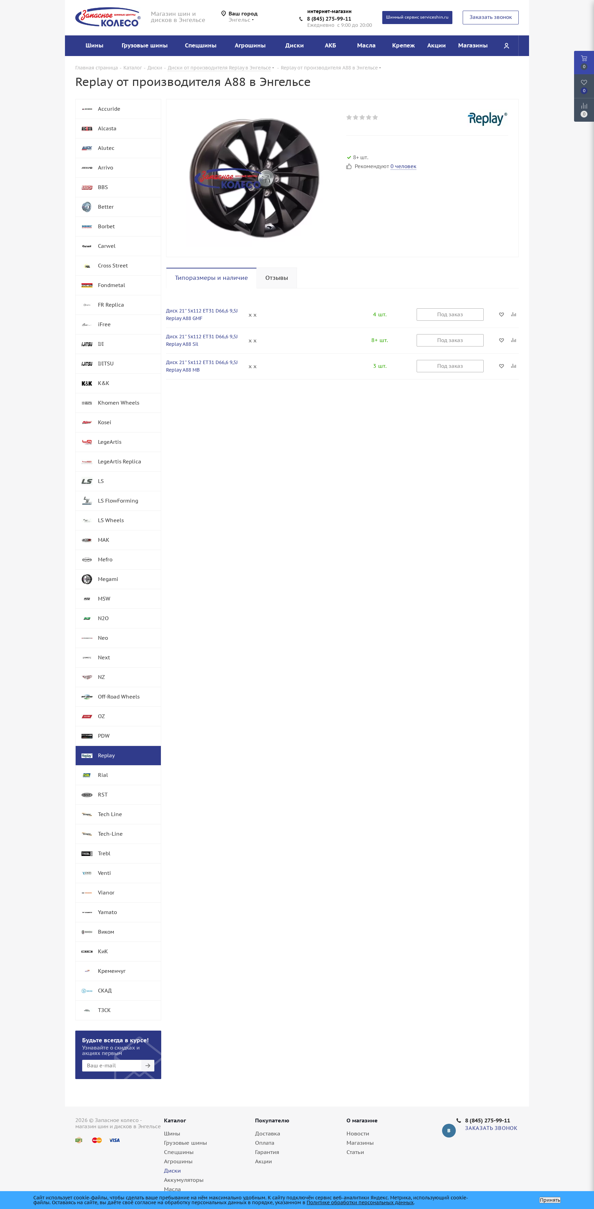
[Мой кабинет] (506, 45)
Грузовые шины (185, 1142)
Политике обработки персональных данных (360, 1202)
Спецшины (179, 1151)
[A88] (254, 178)
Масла (172, 1189)
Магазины (360, 1142)
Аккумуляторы (184, 1179)
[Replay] (487, 118)
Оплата (264, 1142)
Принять (550, 1200)
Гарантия (267, 1151)
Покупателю (272, 1120)
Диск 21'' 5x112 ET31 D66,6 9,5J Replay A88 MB (202, 366)
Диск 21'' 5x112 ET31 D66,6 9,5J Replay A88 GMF (202, 314)
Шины (172, 1133)
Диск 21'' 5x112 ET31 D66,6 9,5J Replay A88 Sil (202, 340)
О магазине (362, 1120)
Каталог (175, 1120)
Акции (263, 1161)
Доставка (267, 1133)
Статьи (355, 1151)
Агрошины (178, 1161)
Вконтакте (449, 1130)
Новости (357, 1133)
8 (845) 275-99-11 (329, 18)
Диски (172, 1170)
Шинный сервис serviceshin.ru (417, 17)
